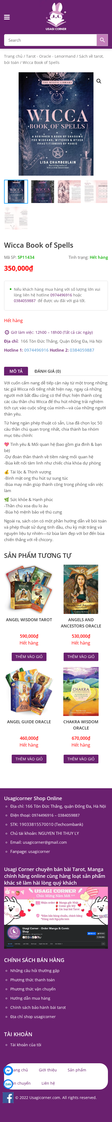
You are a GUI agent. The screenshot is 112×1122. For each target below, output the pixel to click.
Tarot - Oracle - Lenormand (51, 56)
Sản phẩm (77, 1069)
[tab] (16, 371)
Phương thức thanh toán (32, 979)
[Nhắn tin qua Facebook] (8, 1070)
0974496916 (61, 294)
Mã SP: (10, 257)
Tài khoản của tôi (25, 1044)
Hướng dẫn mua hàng (30, 998)
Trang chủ (13, 56)
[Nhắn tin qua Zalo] (8, 1084)
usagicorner (39, 851)
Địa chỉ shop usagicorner (33, 1016)
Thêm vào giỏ (29, 656)
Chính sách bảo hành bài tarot (38, 1007)
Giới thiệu (48, 1069)
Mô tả (16, 371)
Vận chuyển (20, 1083)
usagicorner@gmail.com (45, 842)
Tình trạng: (79, 257)
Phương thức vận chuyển (33, 989)
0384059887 (25, 300)
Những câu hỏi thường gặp (35, 970)
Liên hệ (48, 1083)
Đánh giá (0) (48, 371)
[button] (99, 81)
